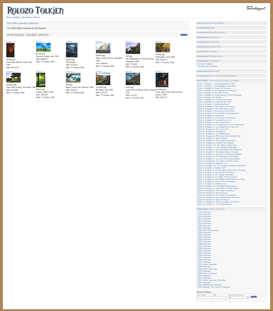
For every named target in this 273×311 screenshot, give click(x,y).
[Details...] (10, 41)
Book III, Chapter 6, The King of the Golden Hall (218, 136)
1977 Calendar (204, 219)
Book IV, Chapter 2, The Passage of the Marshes (219, 149)
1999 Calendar (204, 271)
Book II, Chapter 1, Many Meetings (213, 104)
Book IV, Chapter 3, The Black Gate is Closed (217, 152)
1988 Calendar (204, 244)
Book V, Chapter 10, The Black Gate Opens (217, 186)
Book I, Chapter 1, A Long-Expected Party (216, 84)
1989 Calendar (204, 246)
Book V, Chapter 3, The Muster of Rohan (215, 172)
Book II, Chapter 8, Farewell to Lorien (214, 120)
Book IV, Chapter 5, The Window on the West (217, 156)
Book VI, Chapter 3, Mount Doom (212, 193)
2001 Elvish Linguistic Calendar (211, 280)
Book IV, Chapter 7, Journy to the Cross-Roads (218, 159)
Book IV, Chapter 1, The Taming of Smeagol (217, 147)
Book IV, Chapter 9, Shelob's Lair (212, 163)
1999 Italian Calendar (207, 273)
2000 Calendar (204, 275)
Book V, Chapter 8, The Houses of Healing (216, 181)
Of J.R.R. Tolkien (205, 64)
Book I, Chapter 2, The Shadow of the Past (216, 86)
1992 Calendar (204, 253)
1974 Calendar (204, 212)
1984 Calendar (204, 235)
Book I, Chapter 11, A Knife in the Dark (214, 99)
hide (206, 61)
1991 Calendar (204, 250)
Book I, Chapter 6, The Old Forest (212, 93)
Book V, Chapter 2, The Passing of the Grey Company (221, 170)
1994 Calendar (204, 255)
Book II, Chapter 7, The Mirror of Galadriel (216, 118)
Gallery (16, 17)
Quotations (27, 17)
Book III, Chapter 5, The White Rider (213, 134)
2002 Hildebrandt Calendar (209, 285)
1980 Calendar (204, 225)
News (9, 17)
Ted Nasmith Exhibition (207, 66)
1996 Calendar (204, 260)
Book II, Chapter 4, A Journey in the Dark (215, 111)
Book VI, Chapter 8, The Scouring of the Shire (218, 202)
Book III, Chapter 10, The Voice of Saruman (217, 145)
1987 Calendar (204, 241)
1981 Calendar (204, 228)
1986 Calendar (204, 239)
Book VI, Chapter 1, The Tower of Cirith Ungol (218, 188)
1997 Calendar (204, 262)
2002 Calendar (204, 282)
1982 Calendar (204, 232)
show (206, 23)
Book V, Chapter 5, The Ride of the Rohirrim (217, 177)
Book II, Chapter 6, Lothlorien (210, 115)
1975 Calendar (204, 214)
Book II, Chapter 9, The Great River (213, 122)
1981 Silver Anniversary (208, 230)
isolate (200, 23)
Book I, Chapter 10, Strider (209, 97)
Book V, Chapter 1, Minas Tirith (211, 168)
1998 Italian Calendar (207, 269)
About (37, 17)
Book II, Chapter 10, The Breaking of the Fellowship (220, 124)
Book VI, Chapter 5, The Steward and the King (218, 197)
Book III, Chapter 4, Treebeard (211, 131)
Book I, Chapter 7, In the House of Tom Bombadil (219, 95)
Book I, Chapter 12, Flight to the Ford (214, 102)
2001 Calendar (204, 278)
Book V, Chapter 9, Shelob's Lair (212, 184)
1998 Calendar (204, 266)
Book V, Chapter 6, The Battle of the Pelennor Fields (221, 179)
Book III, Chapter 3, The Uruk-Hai (212, 129)
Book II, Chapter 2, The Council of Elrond (215, 106)
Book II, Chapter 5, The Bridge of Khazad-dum (218, 113)
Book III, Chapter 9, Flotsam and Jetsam (215, 143)
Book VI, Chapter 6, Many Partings (213, 199)
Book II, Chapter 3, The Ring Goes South (215, 109)
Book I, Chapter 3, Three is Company (214, 88)
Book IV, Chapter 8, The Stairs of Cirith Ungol (217, 161)
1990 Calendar (204, 248)
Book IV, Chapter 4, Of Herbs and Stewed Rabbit (219, 154)
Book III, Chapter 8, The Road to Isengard (216, 140)
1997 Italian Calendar (207, 264)
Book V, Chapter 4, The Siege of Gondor (215, 174)
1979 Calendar (204, 223)
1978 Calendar (204, 221)
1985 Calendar (204, 237)
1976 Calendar (204, 216)
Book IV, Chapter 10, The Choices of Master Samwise (221, 165)
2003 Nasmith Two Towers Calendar (213, 287)
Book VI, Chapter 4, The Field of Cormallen (216, 195)
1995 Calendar (204, 257)
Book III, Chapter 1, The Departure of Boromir (218, 127)
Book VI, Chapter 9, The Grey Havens (214, 204)
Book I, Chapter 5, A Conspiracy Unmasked (216, 90)
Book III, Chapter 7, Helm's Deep (212, 138)
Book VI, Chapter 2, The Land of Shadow (215, 190)
